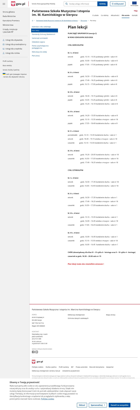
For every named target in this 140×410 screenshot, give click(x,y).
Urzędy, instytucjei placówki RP (10, 30)
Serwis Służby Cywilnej (11, 70)
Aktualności (115, 15)
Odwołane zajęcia (38, 42)
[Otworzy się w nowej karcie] (33, 352)
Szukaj (102, 4)
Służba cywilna (51, 367)
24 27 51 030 (36, 339)
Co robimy (104, 15)
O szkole (95, 15)
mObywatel (119, 4)
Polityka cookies (37, 367)
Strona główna (11, 12)
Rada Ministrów (9, 16)
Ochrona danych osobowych (78, 318)
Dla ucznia (125, 15)
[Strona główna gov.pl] (32, 20)
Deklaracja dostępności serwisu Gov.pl (46, 371)
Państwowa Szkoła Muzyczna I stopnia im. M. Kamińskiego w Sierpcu (61, 13)
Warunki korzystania (96, 367)
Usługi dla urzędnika (13, 49)
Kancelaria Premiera (11, 20)
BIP (72, 367)
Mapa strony (110, 315)
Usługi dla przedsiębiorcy (15, 44)
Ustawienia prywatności (71, 371)
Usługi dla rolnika (12, 53)
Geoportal (109, 367)
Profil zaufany (8, 61)
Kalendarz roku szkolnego (41, 27)
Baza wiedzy (7, 65)
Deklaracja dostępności (76, 315)
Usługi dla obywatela (13, 40)
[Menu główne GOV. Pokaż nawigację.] (4, 4)
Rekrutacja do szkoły (39, 52)
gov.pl (40, 362)
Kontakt (134, 15)
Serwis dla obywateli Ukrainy (15, 75)
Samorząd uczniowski (40, 38)
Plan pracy (36, 56)
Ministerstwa (8, 25)
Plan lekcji (35, 30)
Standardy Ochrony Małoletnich (43, 34)
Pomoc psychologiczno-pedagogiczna (40, 47)
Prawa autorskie (82, 367)
